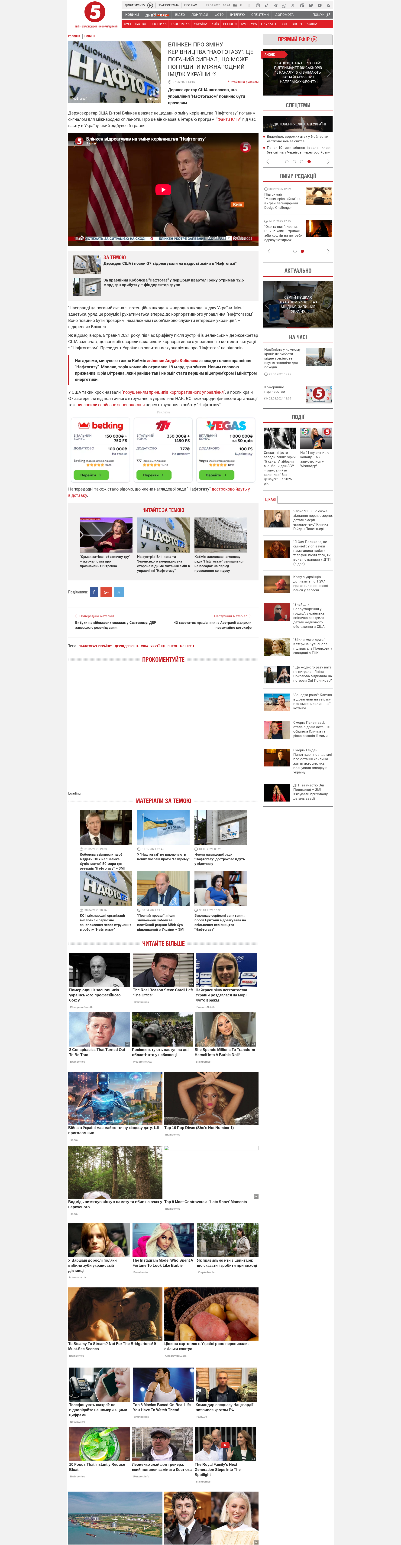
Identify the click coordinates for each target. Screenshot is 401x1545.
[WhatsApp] (284, 5)
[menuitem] (132, 15)
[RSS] (328, 5)
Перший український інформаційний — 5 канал (95, 15)
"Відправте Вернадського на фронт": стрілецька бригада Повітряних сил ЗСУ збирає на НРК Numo (280, 238)
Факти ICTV (229, 119)
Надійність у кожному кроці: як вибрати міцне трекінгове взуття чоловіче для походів (282, 358)
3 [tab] (301, 161)
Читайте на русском (243, 81)
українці (157, 646)
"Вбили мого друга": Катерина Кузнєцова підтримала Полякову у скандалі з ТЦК (312, 646)
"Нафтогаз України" (95, 646)
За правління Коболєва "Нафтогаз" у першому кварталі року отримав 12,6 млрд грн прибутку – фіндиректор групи (173, 282)
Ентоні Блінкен (181, 646)
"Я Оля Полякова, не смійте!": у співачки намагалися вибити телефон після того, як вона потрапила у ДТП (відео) (312, 553)
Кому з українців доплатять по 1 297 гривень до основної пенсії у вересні (310, 583)
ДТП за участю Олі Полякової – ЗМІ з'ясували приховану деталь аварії (310, 792)
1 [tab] (280, 95)
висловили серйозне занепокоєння (111, 404)
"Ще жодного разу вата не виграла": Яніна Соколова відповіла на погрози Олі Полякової (312, 674)
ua (235, 5)
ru (241, 5)
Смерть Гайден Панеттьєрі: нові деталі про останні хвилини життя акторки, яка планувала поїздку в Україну (312, 761)
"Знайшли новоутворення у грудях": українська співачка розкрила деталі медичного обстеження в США (309, 615)
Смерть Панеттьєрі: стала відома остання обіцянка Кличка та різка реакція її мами (311, 729)
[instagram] (257, 5)
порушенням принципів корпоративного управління (173, 392)
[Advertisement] (163, 448)
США (144, 646)
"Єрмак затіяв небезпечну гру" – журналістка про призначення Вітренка (105, 561)
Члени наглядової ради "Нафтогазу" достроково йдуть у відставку (219, 859)
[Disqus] (163, 732)
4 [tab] (309, 161)
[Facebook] (249, 5)
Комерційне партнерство (274, 389)
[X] (293, 5)
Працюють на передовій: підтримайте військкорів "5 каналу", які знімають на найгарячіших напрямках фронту (283, 207)
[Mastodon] (302, 5)
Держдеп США (127, 646)
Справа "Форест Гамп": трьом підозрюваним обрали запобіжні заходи (294, 141)
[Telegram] (275, 5)
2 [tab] (315, 95)
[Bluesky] (310, 5)
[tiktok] (266, 5)
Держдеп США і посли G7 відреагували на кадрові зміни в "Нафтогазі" (169, 263)
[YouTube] (319, 5)
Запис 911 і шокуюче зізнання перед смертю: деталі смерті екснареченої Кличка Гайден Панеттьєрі (313, 520)
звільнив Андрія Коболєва (172, 360)
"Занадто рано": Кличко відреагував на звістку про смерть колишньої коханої (312, 701)
